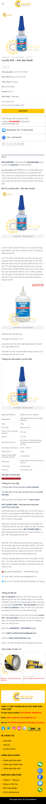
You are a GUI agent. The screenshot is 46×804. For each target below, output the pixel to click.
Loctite (29, 57)
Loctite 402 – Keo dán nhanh (24, 605)
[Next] (44, 668)
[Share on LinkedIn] (23, 144)
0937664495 (14, 121)
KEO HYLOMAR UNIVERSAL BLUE (33, 678)
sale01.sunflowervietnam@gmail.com (21, 633)
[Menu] (3, 3)
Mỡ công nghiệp (10, 788)
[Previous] (1, 668)
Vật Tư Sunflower (9, 597)
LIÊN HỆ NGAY (23, 111)
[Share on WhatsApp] (3, 144)
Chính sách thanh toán (13, 764)
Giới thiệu (7, 741)
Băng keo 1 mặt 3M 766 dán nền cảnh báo (11, 679)
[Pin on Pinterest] (19, 144)
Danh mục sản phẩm (11, 775)
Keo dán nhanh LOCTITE (11, 170)
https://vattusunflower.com (20, 638)
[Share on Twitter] (11, 144)
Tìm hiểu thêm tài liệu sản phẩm (20, 487)
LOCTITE (5, 507)
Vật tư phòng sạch (11, 792)
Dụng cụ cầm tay (10, 784)
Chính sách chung (10, 755)
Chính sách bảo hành (12, 760)
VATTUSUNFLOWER (9, 505)
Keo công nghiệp (18, 57)
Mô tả (4, 157)
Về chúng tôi (7, 736)
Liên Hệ (6, 745)
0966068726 (14, 628)
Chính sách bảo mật (11, 768)
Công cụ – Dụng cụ (11, 780)
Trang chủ (6, 57)
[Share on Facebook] (7, 144)
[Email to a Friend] (15, 144)
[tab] (23, 157)
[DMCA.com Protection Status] (34, 728)
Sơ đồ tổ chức (9, 749)
